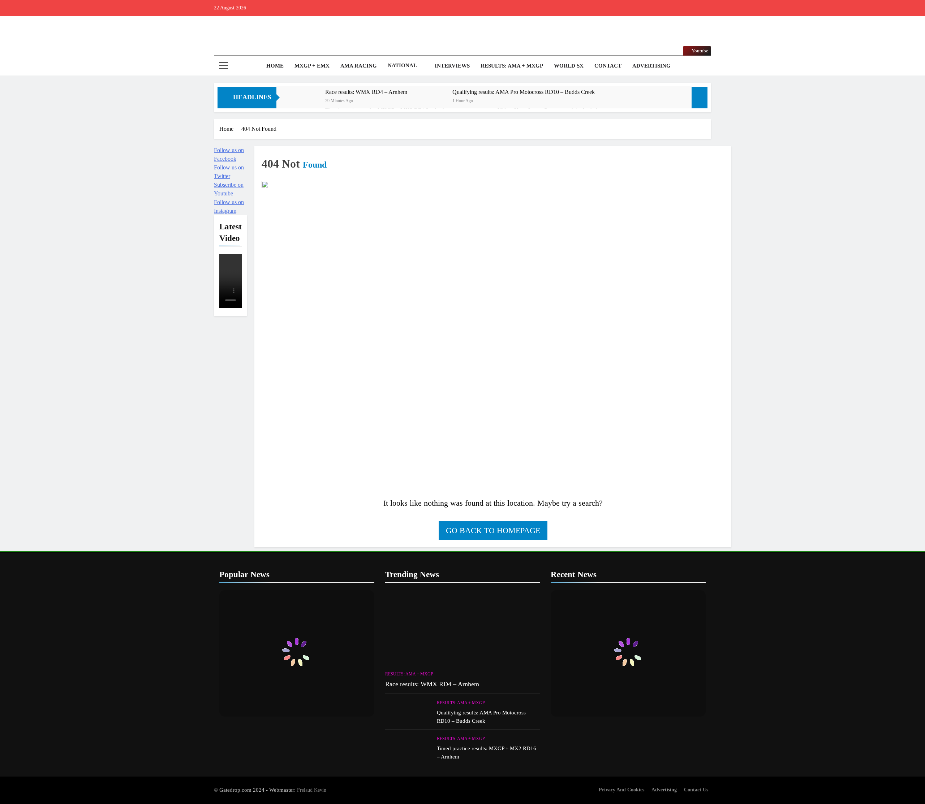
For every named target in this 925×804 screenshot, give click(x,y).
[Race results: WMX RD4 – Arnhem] (304, 101)
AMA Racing (358, 66)
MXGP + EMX (312, 66)
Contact (607, 66)
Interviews (452, 66)
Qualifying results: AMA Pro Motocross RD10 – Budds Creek (523, 92)
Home (274, 66)
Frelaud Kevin (311, 790)
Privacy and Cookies (621, 789)
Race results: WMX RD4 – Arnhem (366, 92)
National (402, 65)
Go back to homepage (493, 530)
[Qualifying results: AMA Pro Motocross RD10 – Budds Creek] (431, 101)
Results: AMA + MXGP (512, 66)
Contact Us (696, 789)
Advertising (651, 66)
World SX (569, 66)
